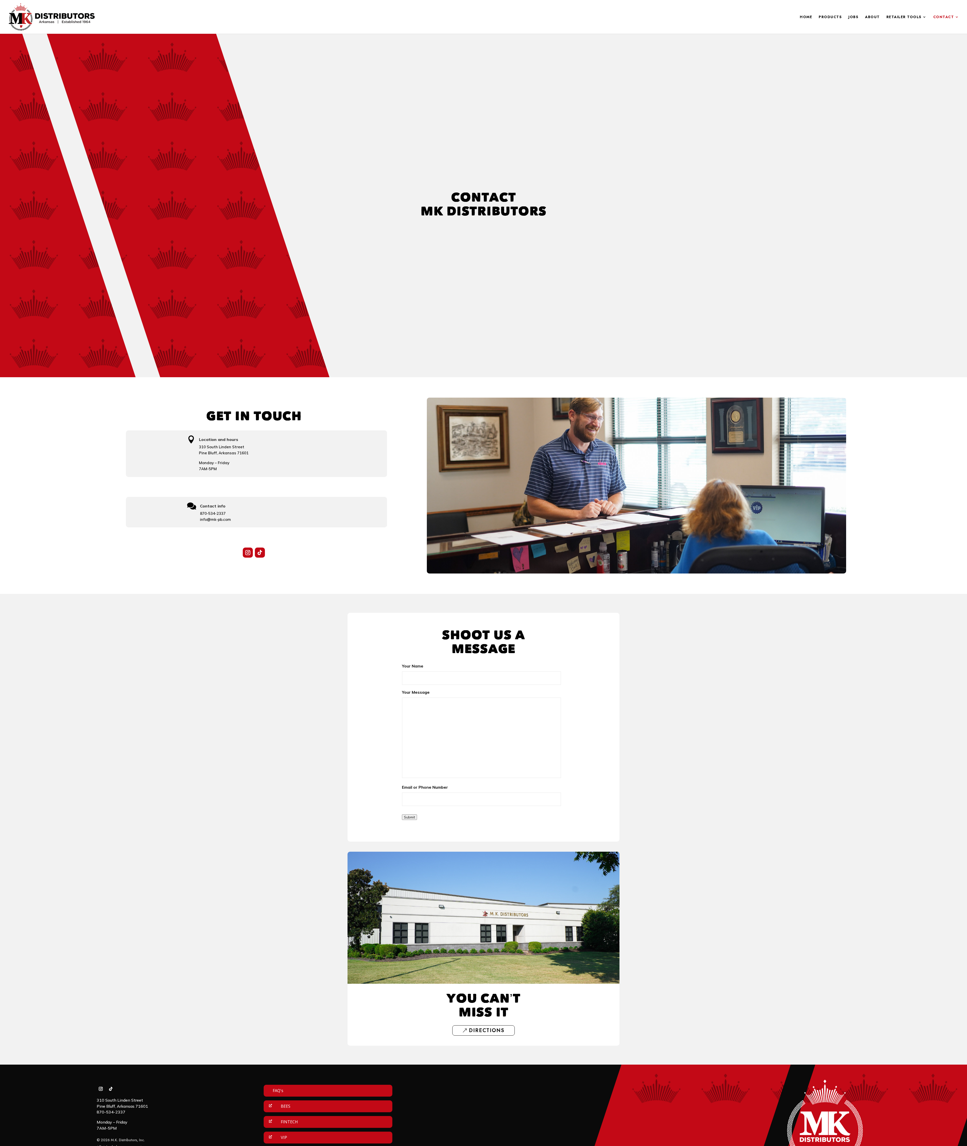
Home (806, 17)
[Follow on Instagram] (248, 553)
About (872, 17)
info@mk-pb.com (215, 519)
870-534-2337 (213, 513)
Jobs (853, 17)
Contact (943, 17)
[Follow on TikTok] (260, 553)
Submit (409, 817)
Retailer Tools (904, 17)
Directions (486, 1030)
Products (830, 17)
